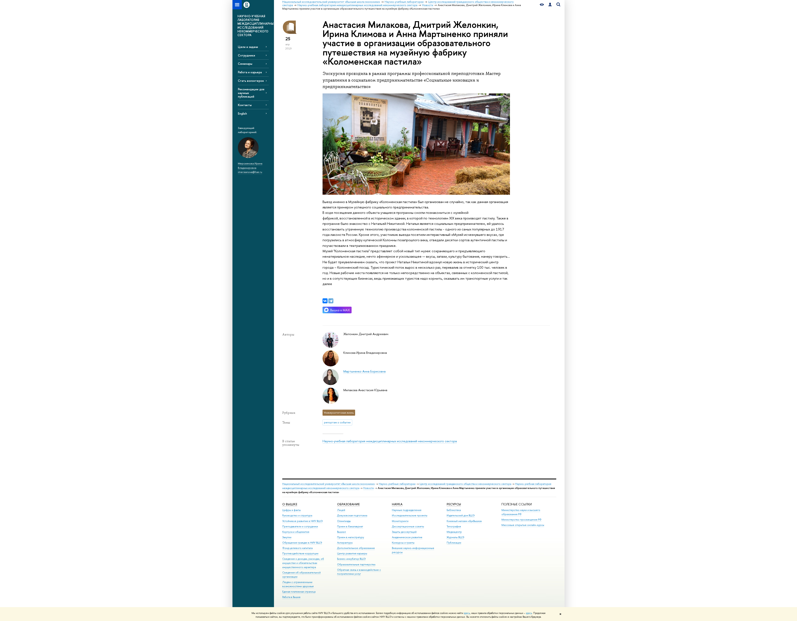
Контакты (245, 105)
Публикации (454, 542)
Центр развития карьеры (352, 553)
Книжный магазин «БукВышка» (464, 521)
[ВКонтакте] (325, 300)
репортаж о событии (337, 422)
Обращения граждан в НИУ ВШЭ (302, 542)
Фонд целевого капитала (297, 548)
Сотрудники (246, 55)
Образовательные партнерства (356, 564)
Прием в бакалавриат (350, 526)
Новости (368, 488)
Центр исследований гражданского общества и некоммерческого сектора (465, 484)
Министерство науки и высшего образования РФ (520, 512)
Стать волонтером (251, 81)
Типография (454, 526)
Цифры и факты (291, 510)
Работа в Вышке (291, 597)
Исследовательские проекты (409, 515)
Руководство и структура (297, 515)
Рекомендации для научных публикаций (251, 92)
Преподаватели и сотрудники (300, 526)
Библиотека (454, 510)
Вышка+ (341, 532)
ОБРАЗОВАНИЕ (348, 504)
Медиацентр (454, 532)
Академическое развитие (407, 537)
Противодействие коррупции (300, 553)
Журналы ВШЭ (455, 537)
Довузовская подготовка (352, 515)
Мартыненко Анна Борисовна (364, 371)
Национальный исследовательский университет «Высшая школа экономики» (328, 484)
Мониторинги (400, 521)
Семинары (245, 64)
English (242, 113)
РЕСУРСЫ (454, 504)
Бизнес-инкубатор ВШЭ (351, 559)
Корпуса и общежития (295, 532)
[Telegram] (330, 300)
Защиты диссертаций (404, 532)
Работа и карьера (250, 72)
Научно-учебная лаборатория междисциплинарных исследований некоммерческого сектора (390, 441)
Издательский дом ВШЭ (461, 515)
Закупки (286, 537)
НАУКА (397, 504)
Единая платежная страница (298, 591)
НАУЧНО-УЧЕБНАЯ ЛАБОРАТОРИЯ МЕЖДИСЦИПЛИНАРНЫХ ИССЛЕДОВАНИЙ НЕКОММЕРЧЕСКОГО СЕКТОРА (255, 25)
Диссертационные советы (408, 526)
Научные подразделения (406, 510)
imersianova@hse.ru (250, 172)
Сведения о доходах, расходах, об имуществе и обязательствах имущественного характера (303, 563)
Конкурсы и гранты (403, 542)
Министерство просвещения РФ (521, 519)
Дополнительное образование (356, 548)
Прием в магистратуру (350, 537)
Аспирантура (344, 542)
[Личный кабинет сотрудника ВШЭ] (550, 4)
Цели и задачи (248, 47)
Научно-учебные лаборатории (397, 484)
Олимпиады (344, 521)
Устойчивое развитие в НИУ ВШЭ (302, 521)
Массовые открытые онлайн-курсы (522, 525)
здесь (467, 613)
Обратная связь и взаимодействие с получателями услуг (359, 572)
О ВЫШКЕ (289, 504)
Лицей (341, 510)
